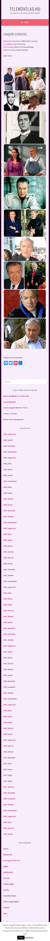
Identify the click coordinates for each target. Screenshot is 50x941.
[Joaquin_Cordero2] (30, 78)
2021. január (8, 675)
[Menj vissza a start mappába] (7, 63)
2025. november (9, 446)
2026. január (8, 440)
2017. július (7, 763)
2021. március (8, 663)
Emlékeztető (8, 872)
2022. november (9, 569)
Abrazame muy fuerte (12, 41)
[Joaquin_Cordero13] (25, 304)
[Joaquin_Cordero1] (9, 78)
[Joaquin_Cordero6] (25, 160)
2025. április (7, 469)
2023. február (8, 558)
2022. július (7, 593)
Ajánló (5, 849)
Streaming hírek (9, 402)
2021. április (7, 658)
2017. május (7, 775)
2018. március (8, 746)
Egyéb (5, 866)
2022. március (8, 610)
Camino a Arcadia (10, 413)
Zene (5, 913)
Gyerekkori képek (9, 896)
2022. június (7, 599)
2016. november (9, 799)
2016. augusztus (9, 816)
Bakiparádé (7, 854)
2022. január (8, 622)
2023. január (8, 563)
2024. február (8, 499)
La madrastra (8, 44)
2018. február (8, 752)
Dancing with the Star (11, 860)
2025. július (7, 463)
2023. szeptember (10, 522)
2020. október (8, 693)
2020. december (9, 681)
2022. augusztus (9, 587)
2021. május (7, 652)
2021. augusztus (9, 646)
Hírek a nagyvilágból (11, 902)
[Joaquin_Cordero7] (25, 193)
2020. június (7, 716)
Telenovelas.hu (25, 9)
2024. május (7, 493)
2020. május (7, 722)
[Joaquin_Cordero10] (25, 249)
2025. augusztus (9, 458)
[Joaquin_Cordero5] (25, 127)
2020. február (8, 728)
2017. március (8, 787)
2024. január (8, 505)
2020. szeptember (10, 699)
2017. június (7, 769)
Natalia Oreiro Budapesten (13, 419)
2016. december (9, 793)
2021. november (9, 634)
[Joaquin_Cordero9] (35, 223)
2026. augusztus (9, 434)
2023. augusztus (9, 528)
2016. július (7, 822)
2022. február (8, 616)
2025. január (8, 475)
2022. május (7, 605)
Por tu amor (8, 47)
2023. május (7, 540)
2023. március (8, 552)
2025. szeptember (10, 452)
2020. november (9, 687)
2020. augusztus (9, 705)
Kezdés (14, 63)
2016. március (8, 828)
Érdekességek (8, 884)
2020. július (7, 710)
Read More (29, 937)
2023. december (9, 511)
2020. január (8, 734)
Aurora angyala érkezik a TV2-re (15, 408)
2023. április (7, 546)
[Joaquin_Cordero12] (35, 275)
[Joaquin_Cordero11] (14, 275)
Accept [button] (21, 938)
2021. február (8, 669)
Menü (26, 22)
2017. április (7, 781)
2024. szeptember (10, 481)
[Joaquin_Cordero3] (11, 101)
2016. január (8, 834)
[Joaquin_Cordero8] (14, 223)
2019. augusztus (9, 740)
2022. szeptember (10, 581)
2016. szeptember (10, 810)
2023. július (7, 534)
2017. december (9, 758)
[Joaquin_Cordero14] (25, 333)
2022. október (8, 575)
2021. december (9, 628)
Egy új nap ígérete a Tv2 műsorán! (16, 396)
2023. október (8, 516)
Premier (6, 907)
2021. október (8, 640)
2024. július (7, 487)
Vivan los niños (9, 50)
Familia (6, 890)
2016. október (8, 804)
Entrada (6, 878)
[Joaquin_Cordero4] (32, 101)
